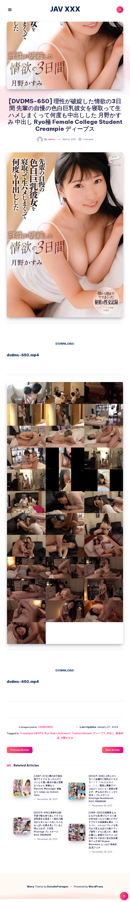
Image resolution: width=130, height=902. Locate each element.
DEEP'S (38, 733)
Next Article (113, 750)
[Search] (119, 9)
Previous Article (19, 750)
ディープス (99, 733)
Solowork (64, 733)
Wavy (30, 886)
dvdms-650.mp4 (23, 355)
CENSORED (45, 727)
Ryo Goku (51, 733)
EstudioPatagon (57, 886)
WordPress (96, 886)
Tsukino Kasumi (82, 733)
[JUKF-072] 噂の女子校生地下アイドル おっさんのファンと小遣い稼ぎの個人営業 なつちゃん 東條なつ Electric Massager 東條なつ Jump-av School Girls (48, 785)
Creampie (26, 733)
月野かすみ (67, 737)
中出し (110, 733)
